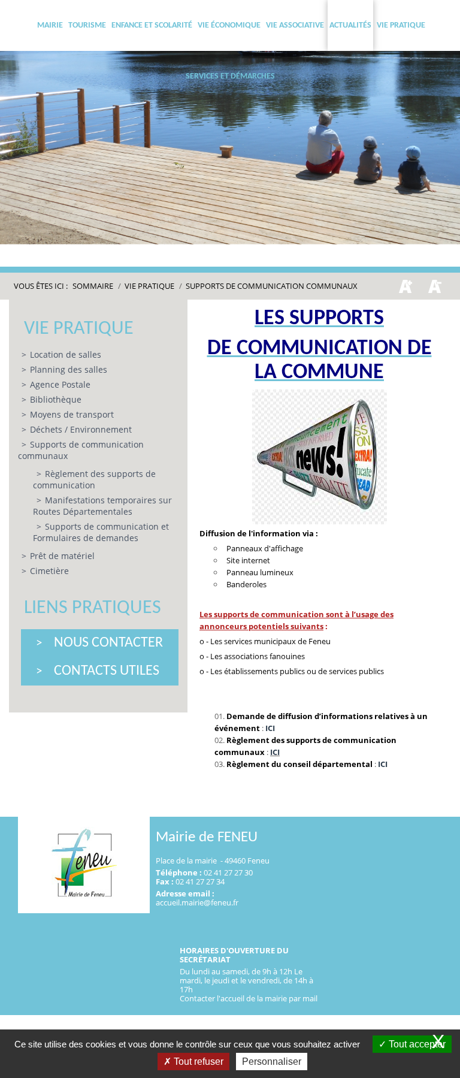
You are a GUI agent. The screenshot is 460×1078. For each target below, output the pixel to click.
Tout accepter (416, 1044)
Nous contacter (108, 643)
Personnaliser (271, 1061)
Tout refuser (197, 1061)
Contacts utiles (106, 671)
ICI (270, 728)
